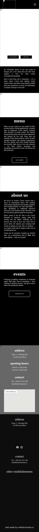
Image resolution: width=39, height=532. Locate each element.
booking (26, 57)
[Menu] (35, 4)
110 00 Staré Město (19, 357)
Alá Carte (19, 160)
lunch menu (13, 57)
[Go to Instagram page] (21, 447)
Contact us (19, 293)
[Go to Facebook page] (18, 447)
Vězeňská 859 (22, 354)
